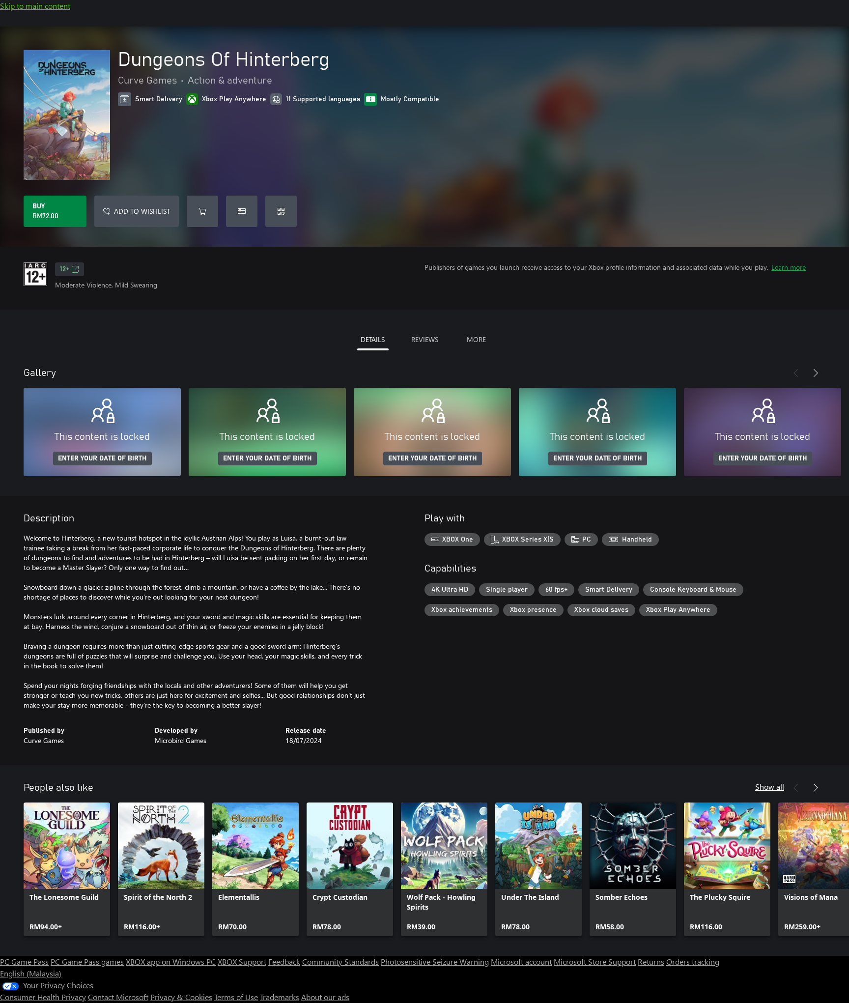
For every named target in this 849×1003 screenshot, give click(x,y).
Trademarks (279, 997)
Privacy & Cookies (181, 997)
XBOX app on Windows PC (171, 961)
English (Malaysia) (30, 973)
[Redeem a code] (281, 211)
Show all (769, 786)
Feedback (284, 961)
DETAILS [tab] (373, 339)
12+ (64, 269)
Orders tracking (692, 961)
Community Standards (340, 961)
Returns (651, 961)
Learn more (788, 267)
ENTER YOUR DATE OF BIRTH (102, 458)
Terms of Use (236, 997)
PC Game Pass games (87, 961)
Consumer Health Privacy (43, 997)
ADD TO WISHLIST (142, 211)
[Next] (815, 373)
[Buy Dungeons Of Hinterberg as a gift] (241, 211)
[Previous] (796, 373)
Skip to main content (35, 5)
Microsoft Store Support (595, 961)
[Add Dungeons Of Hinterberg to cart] (202, 211)
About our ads (325, 997)
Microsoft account (521, 961)
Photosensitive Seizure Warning (435, 961)
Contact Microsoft (118, 997)
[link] (67, 869)
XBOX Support (242, 961)
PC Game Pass (24, 961)
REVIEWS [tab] (424, 339)
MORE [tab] (476, 339)
